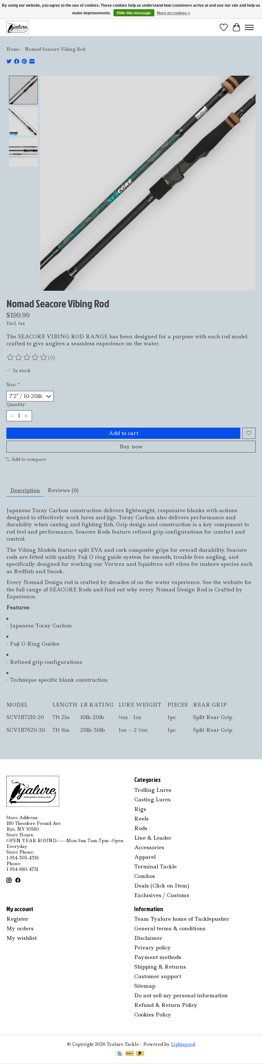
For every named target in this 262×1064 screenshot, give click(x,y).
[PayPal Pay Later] (140, 1054)
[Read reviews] (27, 357)
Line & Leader (153, 837)
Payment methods (157, 957)
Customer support (157, 976)
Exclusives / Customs (161, 895)
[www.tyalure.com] (17, 27)
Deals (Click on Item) (161, 885)
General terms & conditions (169, 928)
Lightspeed (183, 1044)
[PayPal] (130, 1054)
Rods (140, 828)
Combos (144, 876)
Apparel (145, 856)
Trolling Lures (152, 789)
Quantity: (16, 404)
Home (13, 49)
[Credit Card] (119, 1054)
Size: (12, 384)
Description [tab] (25, 490)
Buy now (131, 446)
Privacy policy (152, 947)
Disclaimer (148, 937)
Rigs (140, 809)
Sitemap (144, 985)
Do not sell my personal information (181, 995)
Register (17, 918)
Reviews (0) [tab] (63, 490)
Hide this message (134, 13)
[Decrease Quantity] (12, 416)
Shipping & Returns (160, 966)
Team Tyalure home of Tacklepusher (181, 918)
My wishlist (21, 937)
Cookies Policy (152, 1014)
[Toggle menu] (249, 27)
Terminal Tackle (155, 866)
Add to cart (123, 433)
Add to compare (28, 459)
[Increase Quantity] (26, 416)
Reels (141, 818)
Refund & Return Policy (165, 1004)
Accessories (149, 847)
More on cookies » (173, 13)
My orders (20, 928)
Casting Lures (152, 799)
